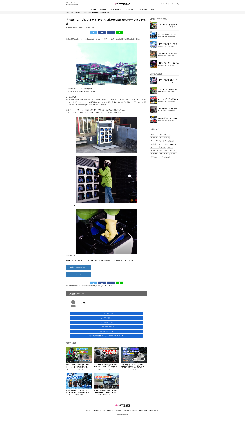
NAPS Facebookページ (130, 410)
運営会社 (88, 410)
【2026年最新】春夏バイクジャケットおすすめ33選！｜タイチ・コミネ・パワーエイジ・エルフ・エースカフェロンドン (168, 80)
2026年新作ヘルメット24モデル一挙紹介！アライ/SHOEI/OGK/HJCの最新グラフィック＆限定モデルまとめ (168, 118)
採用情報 (119, 410)
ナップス (83, 303)
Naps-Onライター (70, 369)
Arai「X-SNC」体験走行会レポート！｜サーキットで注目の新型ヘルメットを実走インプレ (78, 366)
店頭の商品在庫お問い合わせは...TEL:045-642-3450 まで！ (106, 336)
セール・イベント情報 (106, 322)
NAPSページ (97, 410)
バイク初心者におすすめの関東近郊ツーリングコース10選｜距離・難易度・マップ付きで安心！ (168, 54)
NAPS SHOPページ (108, 410)
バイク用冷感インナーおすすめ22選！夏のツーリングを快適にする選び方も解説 (78, 392)
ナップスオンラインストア (106, 313)
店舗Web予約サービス (106, 331)
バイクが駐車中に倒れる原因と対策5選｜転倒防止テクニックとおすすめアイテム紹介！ (168, 109)
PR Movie (78, 275)
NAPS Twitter (143, 410)
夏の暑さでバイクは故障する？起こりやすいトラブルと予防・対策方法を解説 (106, 392)
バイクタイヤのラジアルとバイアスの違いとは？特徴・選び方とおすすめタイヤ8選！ (168, 99)
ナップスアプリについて (106, 327)
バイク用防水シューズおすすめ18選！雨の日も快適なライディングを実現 (133, 366)
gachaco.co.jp (71, 205)
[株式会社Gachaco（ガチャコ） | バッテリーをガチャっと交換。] (106, 179)
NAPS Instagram (154, 410)
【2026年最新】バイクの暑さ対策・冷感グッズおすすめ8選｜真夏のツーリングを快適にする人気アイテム (168, 44)
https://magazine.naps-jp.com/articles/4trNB (81, 91)
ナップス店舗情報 (106, 318)
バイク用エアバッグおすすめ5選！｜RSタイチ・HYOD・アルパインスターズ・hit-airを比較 (106, 366)
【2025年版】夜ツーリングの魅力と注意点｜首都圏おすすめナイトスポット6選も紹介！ (168, 63)
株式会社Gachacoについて (78, 267)
